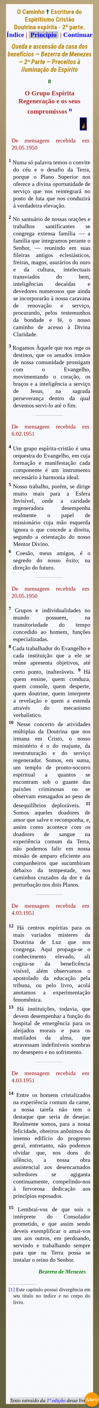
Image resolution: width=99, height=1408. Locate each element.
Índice (15, 34)
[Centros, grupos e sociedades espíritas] (83, 128)
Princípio (43, 34)
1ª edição (56, 1400)
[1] (12, 1289)
